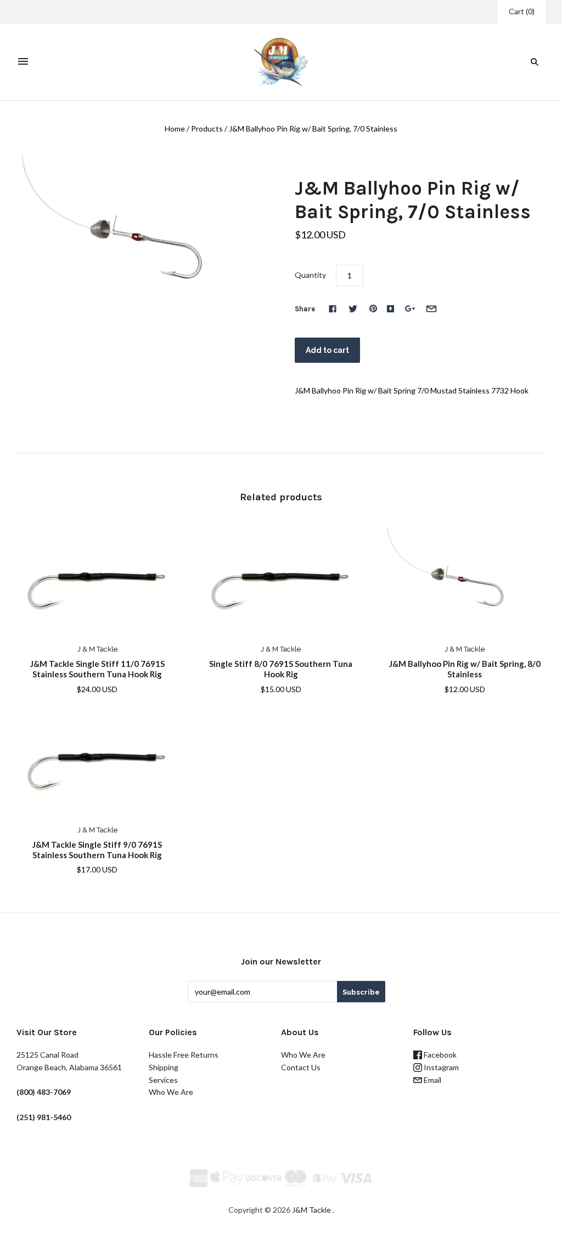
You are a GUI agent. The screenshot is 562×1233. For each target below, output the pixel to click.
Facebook (439, 1054)
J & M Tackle (97, 649)
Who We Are (171, 1092)
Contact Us (301, 1067)
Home (175, 128)
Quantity (310, 274)
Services (163, 1079)
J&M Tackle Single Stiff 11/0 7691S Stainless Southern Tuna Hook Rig (97, 669)
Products (207, 128)
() (522, 11)
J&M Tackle (311, 1209)
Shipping (163, 1067)
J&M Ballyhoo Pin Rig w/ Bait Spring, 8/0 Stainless (465, 669)
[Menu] (23, 62)
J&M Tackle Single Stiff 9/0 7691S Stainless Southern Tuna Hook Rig (97, 850)
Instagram (440, 1067)
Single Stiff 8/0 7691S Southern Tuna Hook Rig (280, 669)
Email (431, 1079)
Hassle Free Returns (183, 1054)
